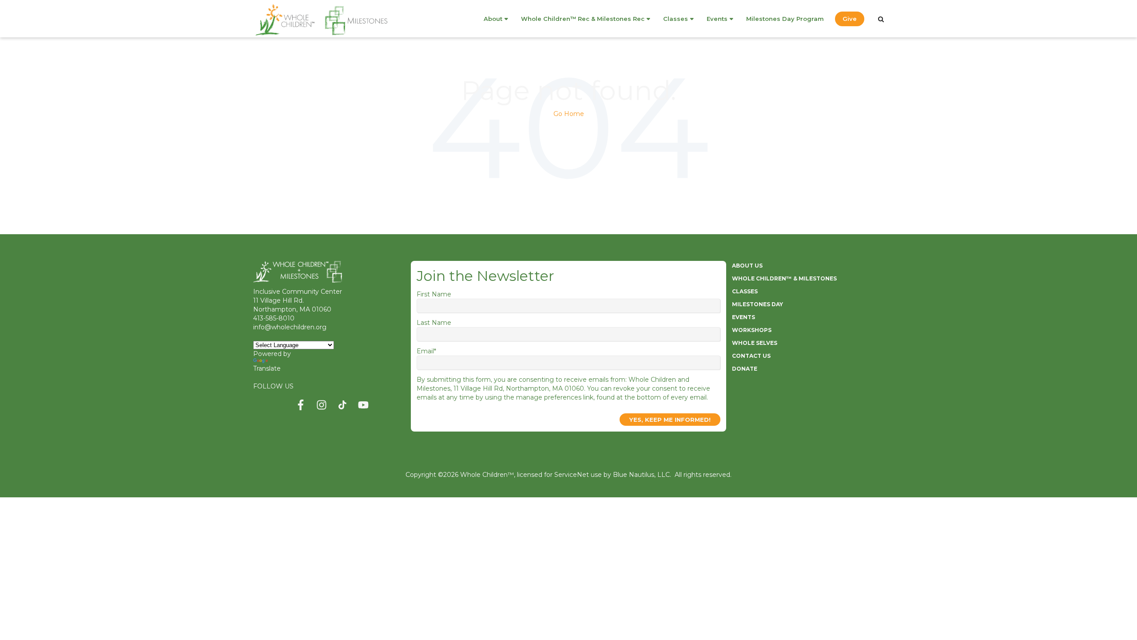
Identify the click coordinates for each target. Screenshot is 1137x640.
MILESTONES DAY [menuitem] (757, 304)
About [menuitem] (493, 18)
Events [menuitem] (717, 18)
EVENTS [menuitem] (743, 317)
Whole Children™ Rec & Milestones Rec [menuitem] (582, 18)
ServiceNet (571, 475)
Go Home (568, 114)
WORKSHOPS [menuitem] (751, 330)
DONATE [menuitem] (744, 368)
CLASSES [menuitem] (745, 291)
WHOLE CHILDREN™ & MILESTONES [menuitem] (784, 278)
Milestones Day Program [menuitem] (785, 18)
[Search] (881, 19)
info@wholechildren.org (289, 327)
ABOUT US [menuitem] (747, 265)
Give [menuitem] (850, 18)
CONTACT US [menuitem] (751, 355)
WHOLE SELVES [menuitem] (754, 343)
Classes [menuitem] (675, 18)
